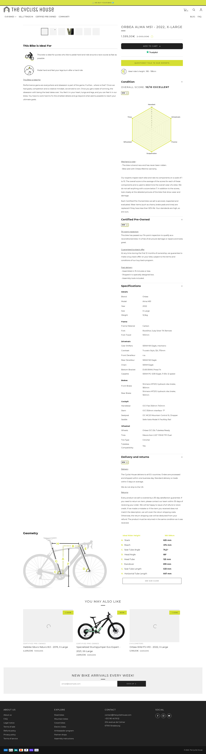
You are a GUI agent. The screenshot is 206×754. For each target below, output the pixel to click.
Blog (192, 17)
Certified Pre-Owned (46, 17)
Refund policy (10, 731)
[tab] (44, 31)
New (123, 93)
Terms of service (11, 738)
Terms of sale (9, 727)
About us (8, 715)
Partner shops (60, 734)
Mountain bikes (61, 719)
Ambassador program (64, 731)
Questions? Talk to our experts (152, 63)
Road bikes (59, 715)
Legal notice (9, 723)
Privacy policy (10, 734)
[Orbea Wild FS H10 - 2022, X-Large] (154, 625)
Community (64, 17)
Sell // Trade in (26, 17)
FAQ (199, 17)
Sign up (130, 684)
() (187, 10)
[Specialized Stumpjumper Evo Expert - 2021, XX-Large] (101, 625)
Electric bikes (60, 727)
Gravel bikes (59, 723)
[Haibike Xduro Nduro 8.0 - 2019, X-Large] (48, 625)
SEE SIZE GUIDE (152, 581)
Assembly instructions (64, 738)
